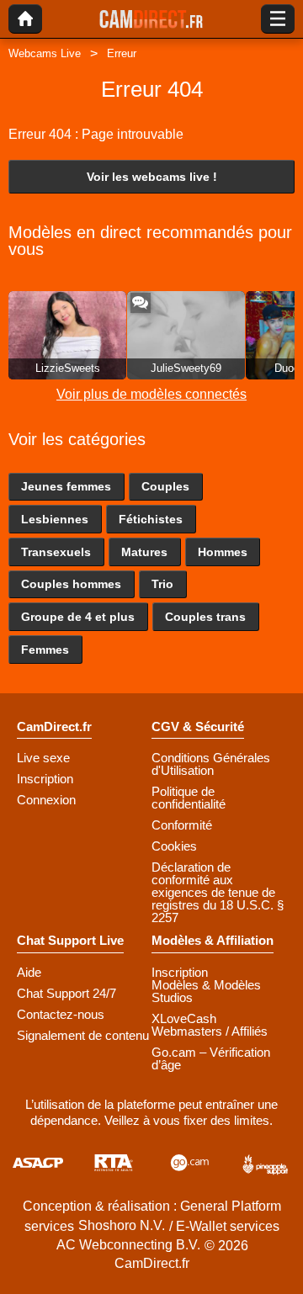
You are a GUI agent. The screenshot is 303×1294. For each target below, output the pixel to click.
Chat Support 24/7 (66, 993)
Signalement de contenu (83, 1035)
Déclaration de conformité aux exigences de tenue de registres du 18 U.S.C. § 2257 (218, 892)
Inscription (45, 779)
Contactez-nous (60, 1014)
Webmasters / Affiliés (210, 1031)
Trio (162, 584)
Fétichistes (151, 519)
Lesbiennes (54, 519)
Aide (29, 972)
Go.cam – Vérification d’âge (211, 1058)
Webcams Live (44, 53)
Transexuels (56, 552)
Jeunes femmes (66, 486)
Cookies (174, 846)
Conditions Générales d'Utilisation (211, 763)
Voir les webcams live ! (152, 176)
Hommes (222, 552)
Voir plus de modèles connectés (151, 394)
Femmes (45, 649)
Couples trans (205, 616)
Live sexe (43, 757)
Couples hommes (71, 584)
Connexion (46, 800)
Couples (165, 486)
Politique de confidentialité (189, 797)
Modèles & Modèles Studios (206, 991)
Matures (144, 552)
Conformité (182, 825)
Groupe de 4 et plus (78, 616)
